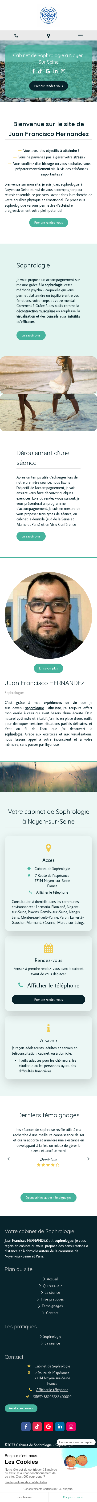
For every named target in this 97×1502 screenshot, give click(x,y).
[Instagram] (63, 72)
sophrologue (70, 184)
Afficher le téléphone (52, 892)
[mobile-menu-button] (81, 35)
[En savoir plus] (48, 615)
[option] (48, 1147)
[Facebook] (33, 72)
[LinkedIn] (55, 72)
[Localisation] (48, 35)
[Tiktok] (40, 72)
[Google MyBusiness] (48, 72)
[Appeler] (16, 35)
